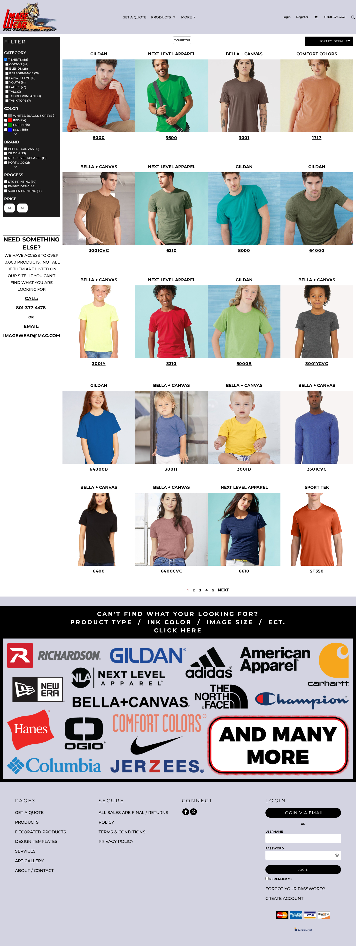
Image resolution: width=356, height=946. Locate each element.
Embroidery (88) (21, 186)
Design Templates (36, 841)
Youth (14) (17, 82)
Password (274, 848)
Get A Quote (29, 812)
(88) (36, 115)
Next (223, 590)
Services (25, 851)
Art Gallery (29, 860)
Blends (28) (18, 68)
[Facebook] (185, 811)
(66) (21, 125)
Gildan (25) (17, 153)
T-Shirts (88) (18, 59)
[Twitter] (193, 811)
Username (274, 831)
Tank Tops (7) (20, 100)
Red (16, 120)
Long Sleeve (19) (22, 78)
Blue (17, 130)
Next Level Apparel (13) (27, 158)
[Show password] (337, 855)
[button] (164, 17)
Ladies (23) (17, 87)
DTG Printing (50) (22, 181)
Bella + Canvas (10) (23, 149)
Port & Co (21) (19, 162)
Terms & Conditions (122, 832)
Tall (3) (15, 91)
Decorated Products (40, 832)
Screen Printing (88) (25, 191)
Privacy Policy (116, 841)
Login (286, 17)
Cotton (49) (18, 64)
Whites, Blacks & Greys (32, 115)
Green (18, 125)
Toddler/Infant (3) (25, 96)
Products (27, 822)
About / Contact (34, 870)
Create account (284, 898)
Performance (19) (24, 73)
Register (302, 17)
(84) (19, 120)
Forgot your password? (295, 888)
